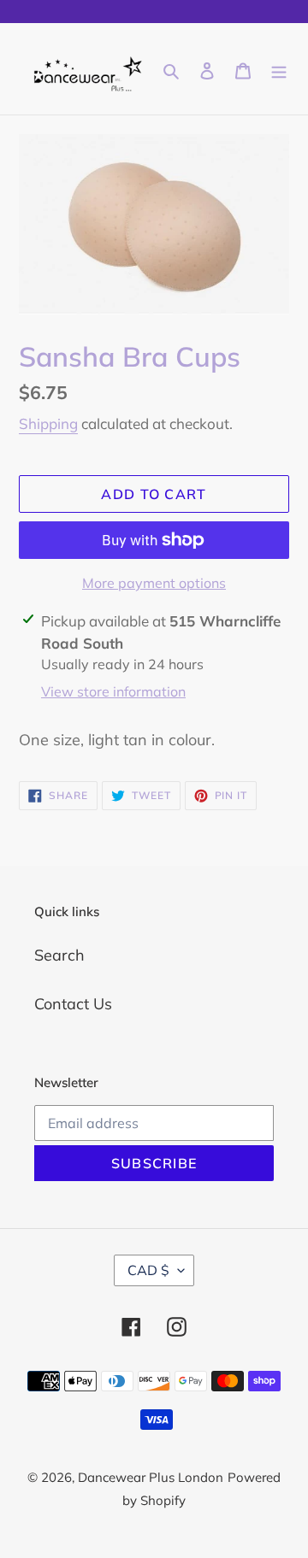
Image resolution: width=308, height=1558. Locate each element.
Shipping (48, 423)
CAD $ (148, 1270)
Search (59, 955)
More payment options (154, 582)
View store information (113, 691)
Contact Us (73, 1004)
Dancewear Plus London (150, 1477)
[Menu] (279, 69)
